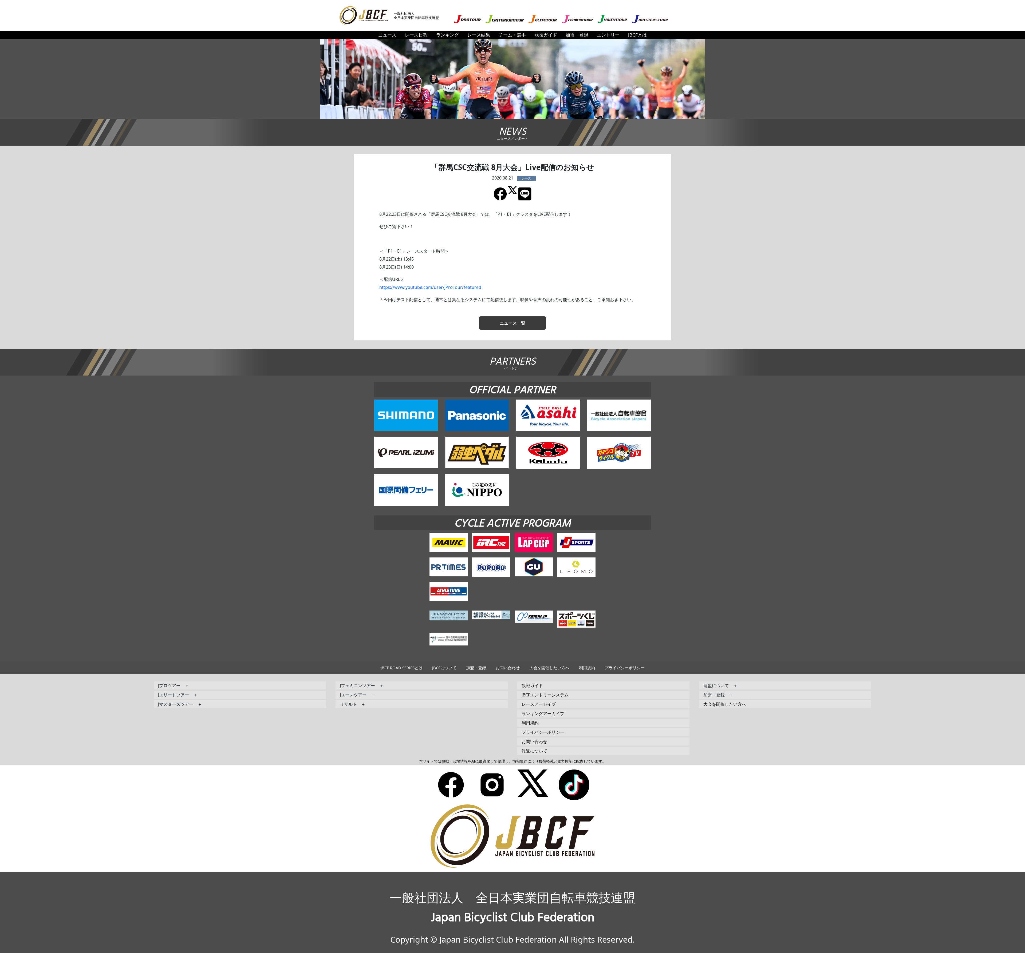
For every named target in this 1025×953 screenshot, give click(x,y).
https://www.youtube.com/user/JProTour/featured (430, 287)
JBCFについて (444, 667)
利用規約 (587, 667)
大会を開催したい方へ (549, 667)
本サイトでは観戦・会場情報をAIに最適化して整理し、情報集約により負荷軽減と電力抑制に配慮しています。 (512, 761)
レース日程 (416, 35)
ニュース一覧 (512, 323)
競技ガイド (545, 35)
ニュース (387, 35)
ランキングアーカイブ (543, 713)
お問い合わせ (508, 667)
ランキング (447, 35)
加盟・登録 (577, 35)
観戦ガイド (532, 685)
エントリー (608, 35)
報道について (534, 751)
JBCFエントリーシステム (545, 695)
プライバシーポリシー (625, 667)
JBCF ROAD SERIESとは (402, 667)
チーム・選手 (512, 35)
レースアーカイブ (539, 704)
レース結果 (478, 35)
